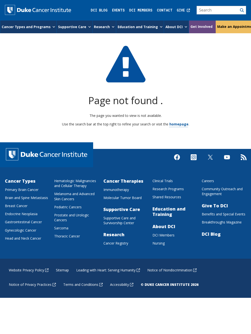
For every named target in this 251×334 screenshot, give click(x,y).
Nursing (158, 243)
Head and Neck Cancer (23, 238)
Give (182, 10)
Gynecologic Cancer (20, 230)
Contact (165, 10)
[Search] (221, 10)
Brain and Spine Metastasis (26, 197)
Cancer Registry (115, 243)
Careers (208, 180)
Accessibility (119, 284)
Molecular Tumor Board (122, 197)
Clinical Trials (162, 180)
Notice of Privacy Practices (30, 284)
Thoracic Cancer (67, 236)
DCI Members (140, 10)
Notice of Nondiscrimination (169, 270)
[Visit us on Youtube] (227, 161)
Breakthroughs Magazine (222, 222)
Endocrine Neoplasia (21, 214)
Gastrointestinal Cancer (23, 222)
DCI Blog (99, 10)
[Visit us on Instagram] (194, 161)
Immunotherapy (116, 189)
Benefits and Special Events (223, 214)
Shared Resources (166, 197)
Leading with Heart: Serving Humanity (106, 270)
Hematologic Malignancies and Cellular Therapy (75, 183)
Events (118, 10)
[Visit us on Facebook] (177, 161)
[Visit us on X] (210, 161)
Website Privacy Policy (26, 270)
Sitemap (62, 270)
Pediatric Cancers (68, 207)
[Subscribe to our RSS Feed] (244, 161)
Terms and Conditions (80, 284)
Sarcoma (61, 228)
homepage (178, 124)
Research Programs (168, 189)
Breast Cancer (16, 205)
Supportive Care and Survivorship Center (119, 220)
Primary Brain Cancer (21, 189)
